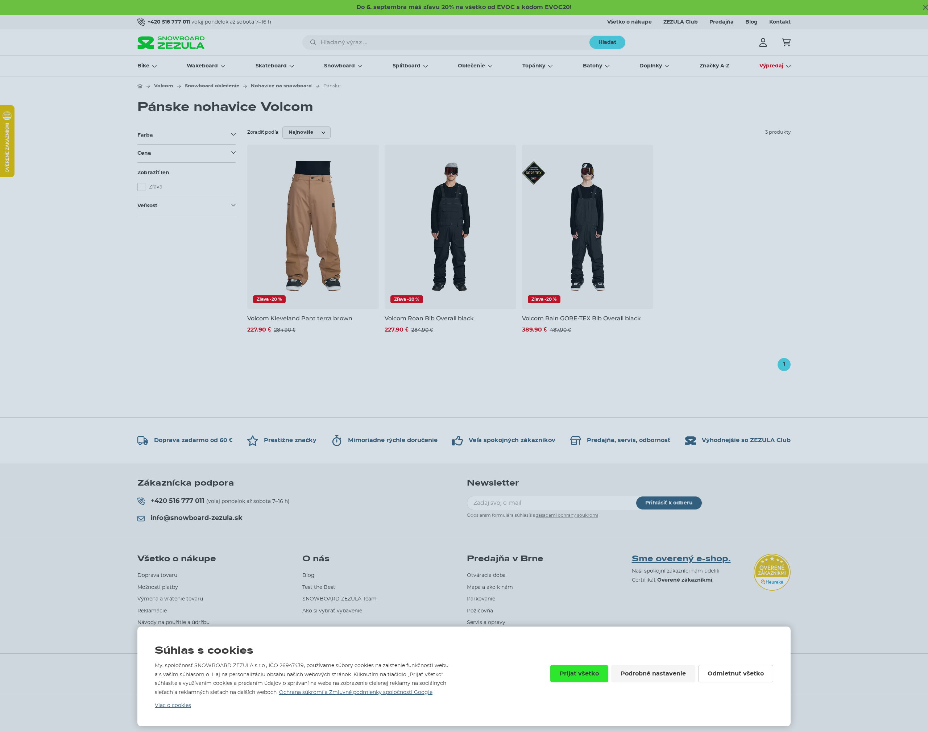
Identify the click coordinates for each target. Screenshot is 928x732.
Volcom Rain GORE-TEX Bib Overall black (581, 318)
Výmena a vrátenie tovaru (170, 599)
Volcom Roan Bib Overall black (429, 318)
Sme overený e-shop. (681, 559)
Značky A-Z (714, 65)
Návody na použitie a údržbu (173, 622)
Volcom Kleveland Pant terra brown (299, 318)
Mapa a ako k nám (490, 587)
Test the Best (318, 587)
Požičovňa (480, 611)
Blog (751, 22)
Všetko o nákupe (629, 22)
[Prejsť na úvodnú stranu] (140, 86)
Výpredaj (771, 65)
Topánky (533, 65)
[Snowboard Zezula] (171, 42)
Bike (143, 65)
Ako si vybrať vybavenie (332, 611)
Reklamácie (152, 611)
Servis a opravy (486, 622)
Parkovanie (481, 599)
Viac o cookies (173, 705)
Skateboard (271, 65)
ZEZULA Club (680, 22)
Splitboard (406, 65)
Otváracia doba (486, 575)
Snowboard (339, 65)
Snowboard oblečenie (212, 86)
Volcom (163, 86)
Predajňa (721, 22)
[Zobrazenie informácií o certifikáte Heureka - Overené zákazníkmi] (7, 175)
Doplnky (650, 65)
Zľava (155, 187)
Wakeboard (202, 65)
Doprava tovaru (157, 575)
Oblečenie (471, 65)
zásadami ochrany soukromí (567, 515)
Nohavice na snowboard (281, 86)
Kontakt (780, 22)
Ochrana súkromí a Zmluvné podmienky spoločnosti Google (355, 692)
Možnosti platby (157, 587)
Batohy (592, 65)
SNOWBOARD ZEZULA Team (339, 599)
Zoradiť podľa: (263, 132)
